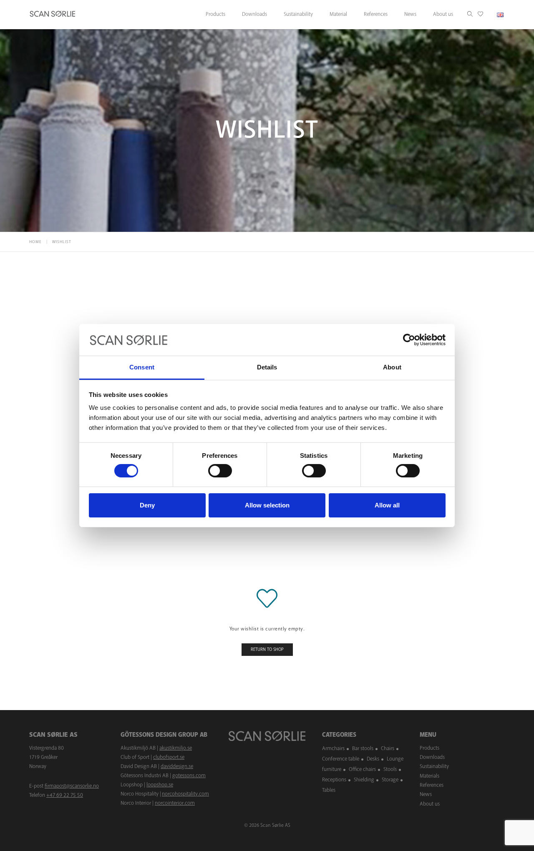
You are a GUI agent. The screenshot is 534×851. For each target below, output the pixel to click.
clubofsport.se (168, 757)
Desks (373, 759)
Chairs (387, 748)
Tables (328, 790)
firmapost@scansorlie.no (72, 786)
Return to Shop (267, 649)
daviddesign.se (177, 766)
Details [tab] (267, 367)
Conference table (340, 759)
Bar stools (362, 748)
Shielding (364, 779)
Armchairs (333, 748)
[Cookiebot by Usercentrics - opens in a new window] (409, 340)
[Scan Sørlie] (52, 14)
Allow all (387, 505)
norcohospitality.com (185, 794)
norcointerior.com (175, 803)
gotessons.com (189, 775)
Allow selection (267, 505)
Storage (390, 779)
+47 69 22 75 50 (64, 795)
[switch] (220, 470)
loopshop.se (159, 784)
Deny (147, 505)
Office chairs (362, 769)
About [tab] (392, 367)
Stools (390, 769)
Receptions (334, 779)
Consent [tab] (141, 367)
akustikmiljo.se (175, 748)
